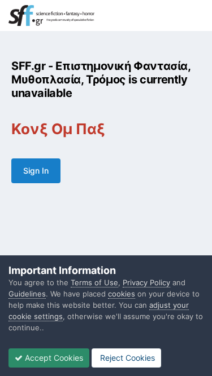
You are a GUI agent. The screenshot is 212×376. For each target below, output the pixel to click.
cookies (121, 293)
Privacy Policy (146, 282)
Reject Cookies (126, 357)
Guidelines (27, 293)
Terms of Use (94, 282)
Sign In (36, 170)
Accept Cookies (53, 357)
